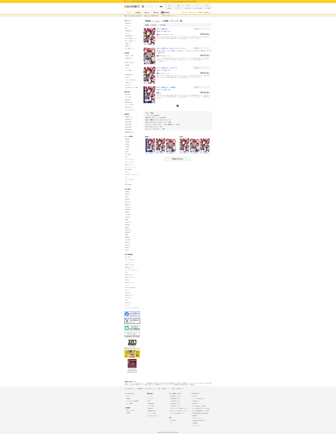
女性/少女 (147, 12)
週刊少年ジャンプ (129, 267)
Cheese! (127, 280)
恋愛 (126, 156)
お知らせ (127, 77)
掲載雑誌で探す (128, 102)
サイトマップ (196, 425)
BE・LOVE (127, 257)
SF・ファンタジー (129, 179)
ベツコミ (127, 285)
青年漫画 (127, 144)
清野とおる (127, 229)
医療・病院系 (128, 184)
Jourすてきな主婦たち (130, 287)
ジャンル (185, 12)
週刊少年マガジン (129, 274)
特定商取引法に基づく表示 (199, 420)
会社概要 (195, 423)
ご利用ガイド (128, 82)
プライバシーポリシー (198, 418)
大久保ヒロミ (128, 207)
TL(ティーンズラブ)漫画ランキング (179, 408)
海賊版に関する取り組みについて (132, 348)
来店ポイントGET (129, 55)
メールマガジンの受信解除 (132, 401)
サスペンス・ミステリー (131, 167)
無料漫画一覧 (128, 119)
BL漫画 (127, 151)
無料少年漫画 (128, 129)
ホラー (126, 177)
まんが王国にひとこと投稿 (131, 87)
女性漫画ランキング (176, 398)
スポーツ (127, 172)
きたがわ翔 (127, 214)
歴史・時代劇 (128, 169)
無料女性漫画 (128, 122)
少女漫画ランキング (176, 401)
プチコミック (128, 262)
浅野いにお (127, 194)
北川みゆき (127, 217)
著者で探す (127, 99)
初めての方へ (128, 85)
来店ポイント (208, 12)
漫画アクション (128, 302)
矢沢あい (127, 250)
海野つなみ (127, 202)
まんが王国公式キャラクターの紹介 (201, 408)
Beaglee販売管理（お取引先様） (201, 413)
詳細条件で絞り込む (177, 159)
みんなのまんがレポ (130, 109)
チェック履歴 (128, 70)
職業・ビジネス (128, 164)
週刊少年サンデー (129, 295)
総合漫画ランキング (176, 396)
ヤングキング (128, 297)
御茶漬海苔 (127, 209)
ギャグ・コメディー (130, 162)
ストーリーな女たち (130, 259)
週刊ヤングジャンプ (130, 277)
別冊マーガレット (129, 282)
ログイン (127, 67)
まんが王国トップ (130, 388)
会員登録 (127, 65)
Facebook (173, 420)
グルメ (126, 182)
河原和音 (127, 212)
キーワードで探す (129, 104)
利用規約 (195, 415)
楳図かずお (127, 204)
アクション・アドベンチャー (132, 174)
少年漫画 (127, 146)
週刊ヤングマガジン (130, 264)
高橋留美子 (127, 237)
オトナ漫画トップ (129, 48)
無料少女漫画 (128, 124)
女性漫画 (127, 139)
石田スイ (127, 196)
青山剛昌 (127, 191)
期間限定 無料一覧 (129, 132)
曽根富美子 (127, 232)
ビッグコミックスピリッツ (131, 269)
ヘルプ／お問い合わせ (130, 80)
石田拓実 (127, 199)
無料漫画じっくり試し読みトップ (146, 388)
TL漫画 (126, 149)
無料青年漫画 (128, 127)
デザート (127, 300)
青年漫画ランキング (176, 403)
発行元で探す (128, 107)
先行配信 (137, 12)
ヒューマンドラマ (129, 159)
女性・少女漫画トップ (130, 38)
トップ (129, 12)
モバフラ (127, 305)
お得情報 (128, 412)
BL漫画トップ (128, 46)
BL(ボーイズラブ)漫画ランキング (179, 410)
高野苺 (126, 234)
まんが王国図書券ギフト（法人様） (201, 410)
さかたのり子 (128, 222)
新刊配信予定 (128, 30)
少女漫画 (127, 141)
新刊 (201, 12)
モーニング (127, 290)
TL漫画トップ (128, 43)
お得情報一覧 (128, 58)
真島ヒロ (127, 247)
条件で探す (127, 94)
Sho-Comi (127, 292)
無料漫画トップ (128, 23)
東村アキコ (127, 242)
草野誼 (126, 219)
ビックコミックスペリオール (132, 307)
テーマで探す (128, 97)
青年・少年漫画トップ (130, 41)
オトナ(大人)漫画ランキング (177, 413)
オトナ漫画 (127, 154)
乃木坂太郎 (127, 240)
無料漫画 (166, 12)
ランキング (193, 12)
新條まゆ (127, 227)
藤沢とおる (127, 245)
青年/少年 (156, 12)
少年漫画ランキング (176, 406)
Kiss (126, 272)
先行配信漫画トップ (130, 36)
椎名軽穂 (127, 224)
